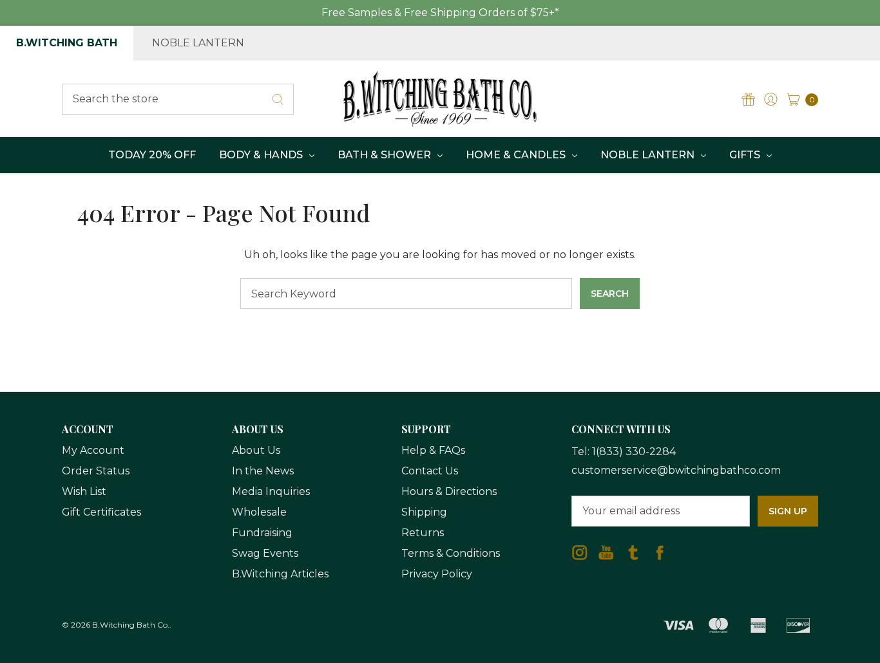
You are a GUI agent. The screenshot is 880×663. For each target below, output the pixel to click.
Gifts (746, 155)
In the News (263, 471)
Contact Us (429, 471)
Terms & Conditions (450, 553)
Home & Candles (517, 155)
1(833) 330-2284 (634, 451)
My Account (93, 450)
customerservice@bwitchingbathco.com (676, 470)
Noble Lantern (198, 43)
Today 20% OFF (152, 155)
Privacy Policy (436, 574)
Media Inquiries (271, 491)
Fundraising (262, 533)
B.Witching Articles (280, 574)
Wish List (84, 491)
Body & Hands (262, 155)
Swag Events (265, 553)
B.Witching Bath (66, 43)
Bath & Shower (386, 155)
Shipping (424, 512)
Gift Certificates (101, 512)
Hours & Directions (449, 491)
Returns (422, 533)
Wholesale (259, 512)
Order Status (95, 471)
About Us (256, 450)
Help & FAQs (433, 450)
